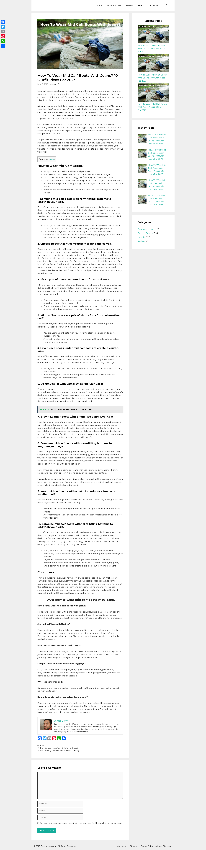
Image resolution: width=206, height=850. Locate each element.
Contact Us (122, 846)
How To (43, 745)
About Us (153, 5)
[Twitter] (2, 26)
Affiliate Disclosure (163, 846)
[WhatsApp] (2, 41)
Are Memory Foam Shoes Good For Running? (60, 751)
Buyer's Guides (145, 233)
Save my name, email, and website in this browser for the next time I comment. (81, 823)
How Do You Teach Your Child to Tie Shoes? (59, 748)
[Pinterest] (2, 36)
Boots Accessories (147, 229)
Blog (139, 5)
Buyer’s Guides (114, 5)
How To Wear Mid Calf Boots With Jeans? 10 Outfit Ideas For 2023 (152, 48)
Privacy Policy (147, 846)
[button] (166, 5)
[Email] (2, 31)
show (51, 159)
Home (99, 5)
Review (129, 5)
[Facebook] (2, 22)
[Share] (2, 45)
